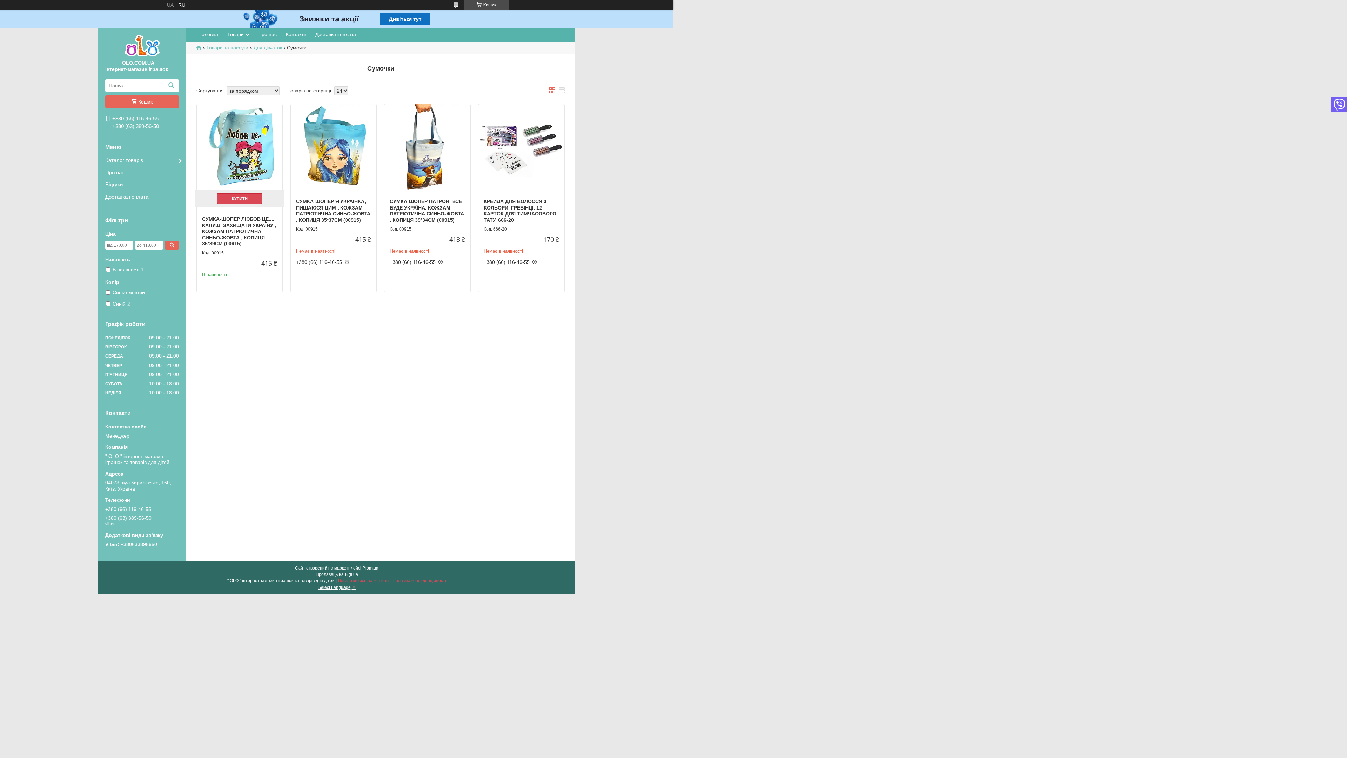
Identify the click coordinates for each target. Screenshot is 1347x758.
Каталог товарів (124, 160)
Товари (235, 34)
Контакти (296, 34)
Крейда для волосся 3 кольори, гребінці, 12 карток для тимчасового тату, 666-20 (520, 211)
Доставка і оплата (126, 197)
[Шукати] (171, 85)
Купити (240, 199)
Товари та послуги (227, 47)
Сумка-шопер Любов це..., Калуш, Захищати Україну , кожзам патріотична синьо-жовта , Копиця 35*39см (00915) (239, 231)
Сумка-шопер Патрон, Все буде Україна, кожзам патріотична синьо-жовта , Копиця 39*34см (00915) (427, 211)
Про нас (115, 172)
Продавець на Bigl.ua (337, 574)
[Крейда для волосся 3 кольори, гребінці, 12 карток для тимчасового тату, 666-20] (521, 147)
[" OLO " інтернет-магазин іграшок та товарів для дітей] (142, 45)
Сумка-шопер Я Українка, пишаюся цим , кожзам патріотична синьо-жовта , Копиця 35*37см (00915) (333, 211)
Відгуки (114, 184)
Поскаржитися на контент (363, 580)
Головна (208, 34)
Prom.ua (370, 568)
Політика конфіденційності (419, 580)
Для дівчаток (268, 47)
